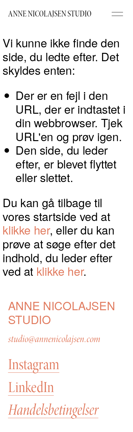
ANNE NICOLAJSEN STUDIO (49, 13)
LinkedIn (31, 387)
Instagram (33, 364)
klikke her (26, 229)
